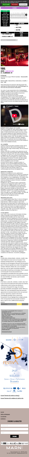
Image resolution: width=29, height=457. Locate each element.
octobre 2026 (5, 16)
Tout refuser (15, 4)
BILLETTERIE (18, 30)
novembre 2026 (5, 17)
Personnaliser (23, 4)
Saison (21, 34)
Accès (2, 412)
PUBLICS (7, 32)
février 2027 (5, 22)
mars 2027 (5, 23)
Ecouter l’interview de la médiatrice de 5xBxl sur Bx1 (12, 398)
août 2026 (5, 13)
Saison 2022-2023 (9, 71)
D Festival (3, 75)
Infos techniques (5, 414)
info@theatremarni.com (22, 453)
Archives (3, 418)
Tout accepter (6, 4)
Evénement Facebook (7, 331)
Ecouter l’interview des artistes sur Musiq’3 (10, 395)
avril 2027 (5, 25)
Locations (21, 32)
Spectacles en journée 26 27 (7, 36)
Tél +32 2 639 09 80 (11, 453)
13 (26, 14)
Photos (21, 36)
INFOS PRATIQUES (21, 23)
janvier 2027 (5, 20)
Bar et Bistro (18, 27)
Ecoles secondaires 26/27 (7, 34)
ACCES (17, 25)
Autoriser (19, 304)
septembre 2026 (5, 14)
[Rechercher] (17, 40)
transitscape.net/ (6, 329)
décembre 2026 (5, 19)
